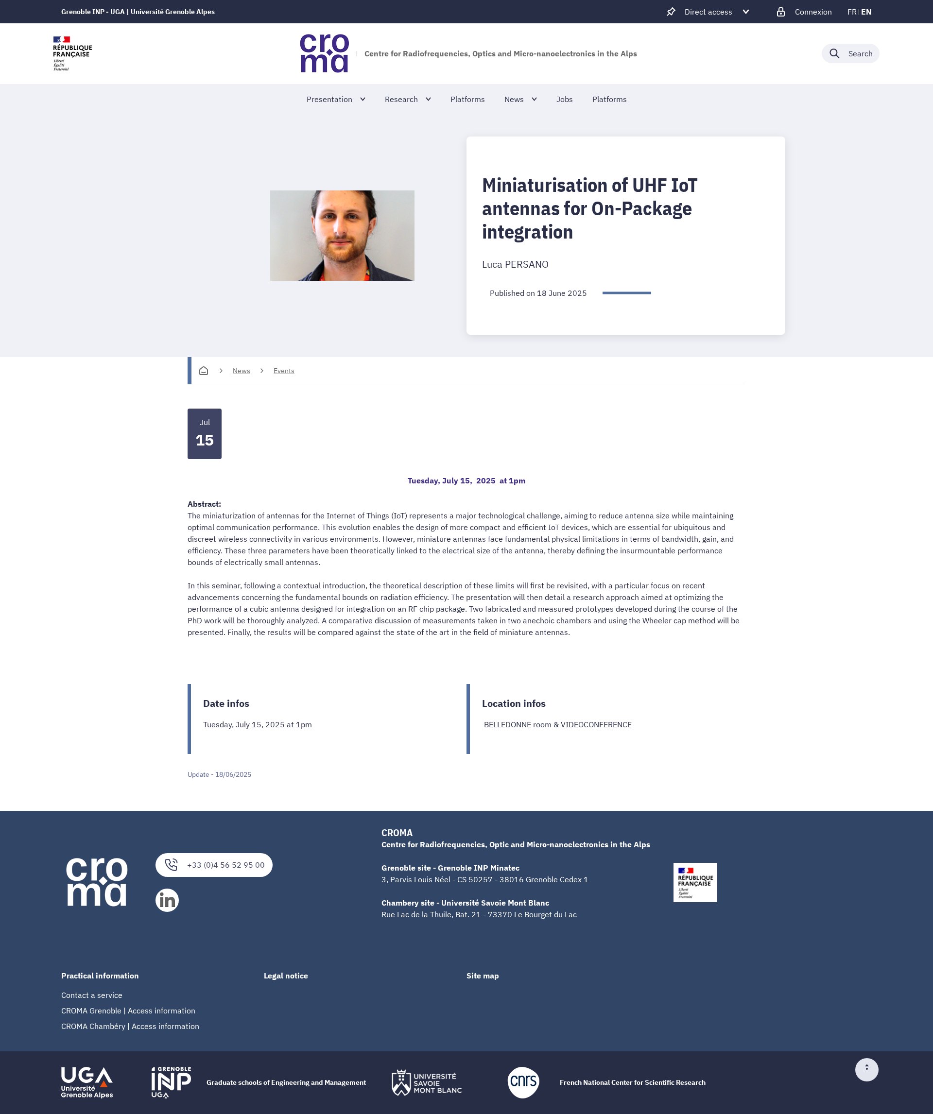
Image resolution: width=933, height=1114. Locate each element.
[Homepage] (203, 371)
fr (852, 12)
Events (284, 370)
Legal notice (286, 975)
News (241, 370)
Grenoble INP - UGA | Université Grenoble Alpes (138, 11)
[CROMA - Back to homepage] (324, 53)
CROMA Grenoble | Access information (128, 1010)
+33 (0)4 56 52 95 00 (226, 865)
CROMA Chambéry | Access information (130, 1026)
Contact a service (91, 995)
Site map (482, 975)
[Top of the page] (870, 1069)
